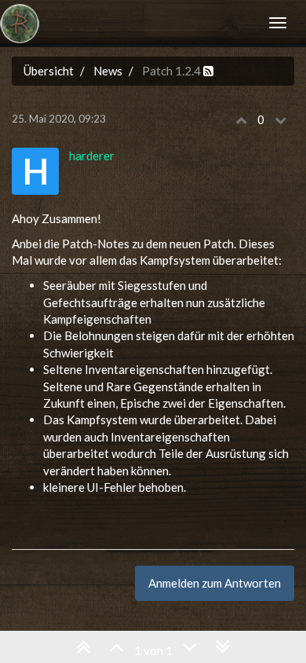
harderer (92, 155)
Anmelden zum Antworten (214, 583)
